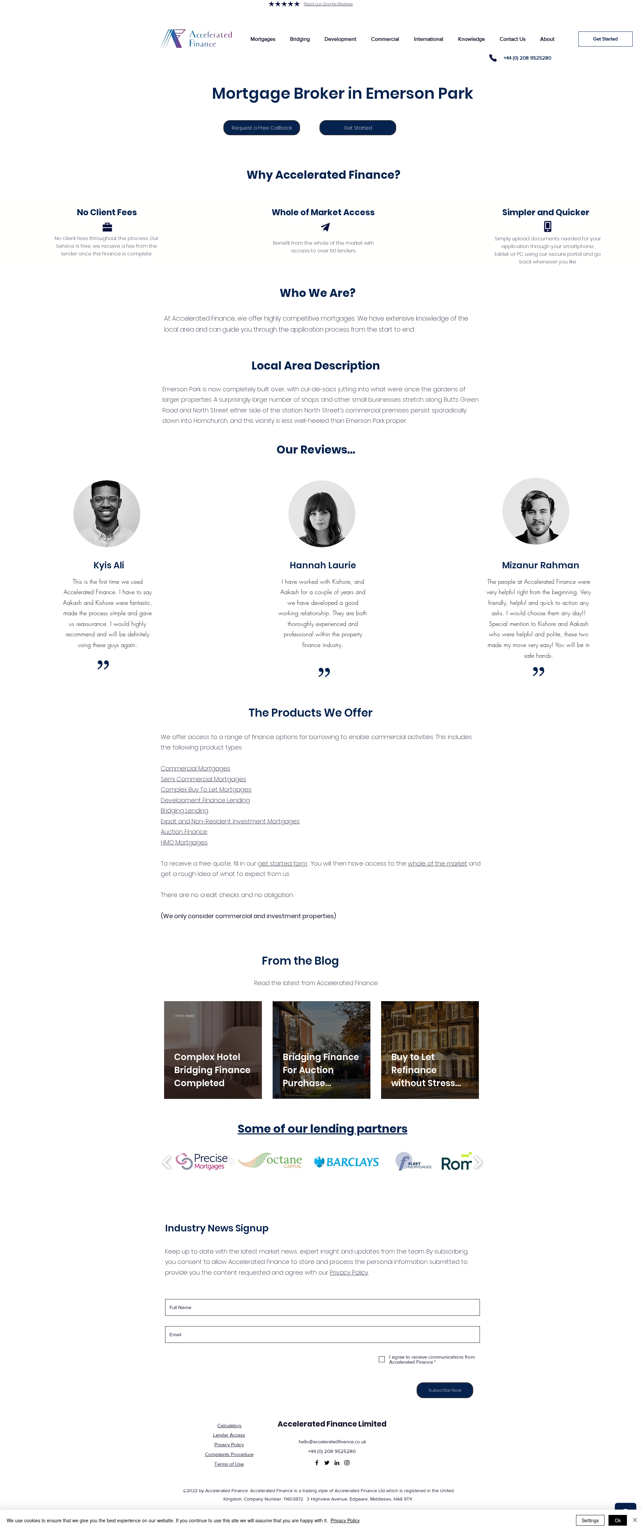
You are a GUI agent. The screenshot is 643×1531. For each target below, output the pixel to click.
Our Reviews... (316, 450)
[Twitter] (327, 1462)
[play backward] (166, 1162)
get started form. (282, 863)
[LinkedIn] (337, 1462)
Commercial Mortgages (195, 768)
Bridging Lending (184, 810)
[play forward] (477, 1162)
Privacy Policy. (349, 1272)
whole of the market (437, 863)
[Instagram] (347, 1462)
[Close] (635, 1520)
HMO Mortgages (184, 842)
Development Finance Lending (205, 800)
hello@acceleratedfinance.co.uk (332, 1441)
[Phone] (493, 58)
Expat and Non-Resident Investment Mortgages (230, 821)
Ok (618, 1520)
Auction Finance (184, 831)
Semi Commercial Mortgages (203, 779)
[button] (263, 39)
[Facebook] (316, 1462)
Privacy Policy (345, 1520)
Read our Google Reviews (328, 4)
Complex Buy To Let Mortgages (206, 789)
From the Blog (300, 961)
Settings (590, 1520)
